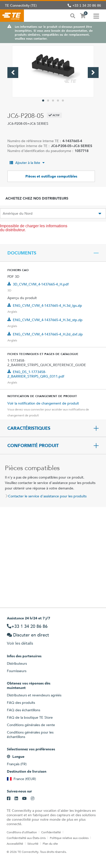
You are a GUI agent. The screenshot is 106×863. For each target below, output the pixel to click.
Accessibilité (15, 843)
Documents (21, 253)
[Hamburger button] (96, 15)
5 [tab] (63, 101)
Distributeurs (17, 663)
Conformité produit (33, 445)
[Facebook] (8, 798)
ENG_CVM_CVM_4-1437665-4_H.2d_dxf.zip (48, 334)
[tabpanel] (53, 71)
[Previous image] (12, 72)
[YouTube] (24, 798)
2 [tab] (48, 101)
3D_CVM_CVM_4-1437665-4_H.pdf (41, 284)
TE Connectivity (12, 15)
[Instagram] (32, 798)
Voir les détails (20, 643)
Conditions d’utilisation (22, 832)
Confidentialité (51, 832)
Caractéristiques (28, 428)
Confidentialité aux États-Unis (26, 838)
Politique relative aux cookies (69, 838)
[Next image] (93, 72)
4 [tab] (58, 101)
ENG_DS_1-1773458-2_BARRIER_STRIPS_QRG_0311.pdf (35, 374)
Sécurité (32, 843)
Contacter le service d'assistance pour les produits (47, 496)
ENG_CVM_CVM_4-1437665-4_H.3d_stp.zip (48, 320)
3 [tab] (53, 101)
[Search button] (72, 15)
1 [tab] (43, 101)
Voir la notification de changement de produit (43, 403)
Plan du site (50, 843)
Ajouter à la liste (27, 162)
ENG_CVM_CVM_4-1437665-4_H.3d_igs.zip (47, 305)
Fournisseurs (16, 671)
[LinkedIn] (16, 798)
